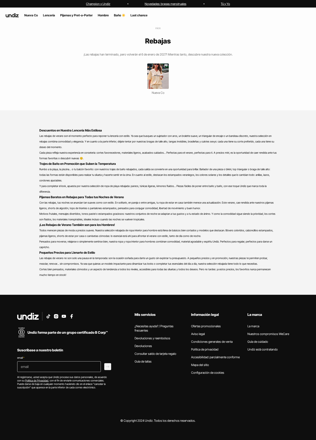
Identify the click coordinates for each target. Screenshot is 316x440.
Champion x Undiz (98, 4)
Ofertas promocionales (206, 326)
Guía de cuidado (257, 341)
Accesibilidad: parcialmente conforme (215, 357)
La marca (253, 326)
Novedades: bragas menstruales (165, 4)
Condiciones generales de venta (212, 341)
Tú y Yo (225, 4)
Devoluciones (143, 346)
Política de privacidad (204, 349)
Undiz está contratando (262, 349)
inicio (158, 28)
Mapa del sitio (200, 365)
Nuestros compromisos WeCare (268, 334)
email (20, 357)
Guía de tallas (143, 361)
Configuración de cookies (207, 372)
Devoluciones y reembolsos (152, 338)
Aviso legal (198, 334)
